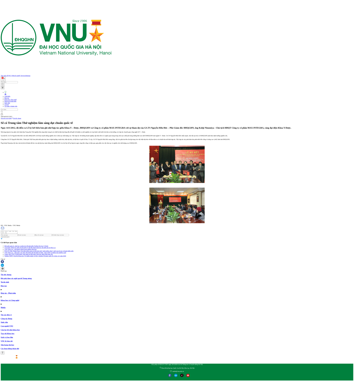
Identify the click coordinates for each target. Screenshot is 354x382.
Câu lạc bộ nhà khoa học (10, 330)
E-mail (17, 75)
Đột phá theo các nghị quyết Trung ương (16, 278)
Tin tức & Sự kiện (6, 118)
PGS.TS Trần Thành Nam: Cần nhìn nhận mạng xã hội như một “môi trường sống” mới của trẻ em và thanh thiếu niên (38, 251)
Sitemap (28, 75)
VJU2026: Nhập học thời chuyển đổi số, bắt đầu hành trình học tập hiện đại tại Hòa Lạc (30, 247)
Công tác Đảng (6, 319)
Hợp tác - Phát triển (8, 293)
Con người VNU (7, 326)
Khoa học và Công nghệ (10, 300)
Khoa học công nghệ (10, 99)
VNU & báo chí (7, 341)
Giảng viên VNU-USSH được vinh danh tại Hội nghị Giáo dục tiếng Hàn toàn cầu (28, 254)
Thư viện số (4, 75)
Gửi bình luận (5, 237)
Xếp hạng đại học (7, 345)
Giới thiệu (7, 96)
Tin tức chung (17, 118)
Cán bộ (6, 104)
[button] (177, 262)
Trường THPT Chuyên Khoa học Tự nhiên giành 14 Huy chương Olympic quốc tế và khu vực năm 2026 (35, 256)
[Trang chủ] (56, 74)
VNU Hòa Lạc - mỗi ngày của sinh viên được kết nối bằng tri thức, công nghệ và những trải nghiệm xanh (35, 252)
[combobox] (3, 79)
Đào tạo (6, 98)
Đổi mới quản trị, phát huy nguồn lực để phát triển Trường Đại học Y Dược (26, 246)
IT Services (22, 75)
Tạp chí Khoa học (7, 334)
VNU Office (11, 75)
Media (3, 307)
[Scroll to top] (2, 352)
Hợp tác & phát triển (10, 101)
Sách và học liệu (7, 337)
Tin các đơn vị (6, 315)
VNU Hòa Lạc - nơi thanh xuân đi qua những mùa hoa (20, 249)
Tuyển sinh (5, 282)
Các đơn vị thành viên (10, 106)
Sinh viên (7, 103)
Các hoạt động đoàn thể (10, 349)
